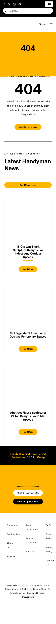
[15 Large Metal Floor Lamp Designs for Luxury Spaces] (28, 291)
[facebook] (4, 4)
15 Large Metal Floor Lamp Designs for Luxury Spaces (28, 334)
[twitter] (9, 4)
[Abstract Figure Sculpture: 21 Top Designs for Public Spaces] (28, 371)
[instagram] (14, 4)
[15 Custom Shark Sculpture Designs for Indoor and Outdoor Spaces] (28, 205)
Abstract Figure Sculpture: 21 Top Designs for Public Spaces (28, 416)
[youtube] (20, 4)
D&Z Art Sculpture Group (33, 585)
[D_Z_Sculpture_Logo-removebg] (28, 474)
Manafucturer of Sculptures (18, 589)
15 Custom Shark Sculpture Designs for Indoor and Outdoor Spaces (28, 252)
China (43, 589)
